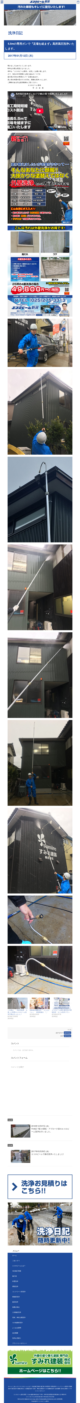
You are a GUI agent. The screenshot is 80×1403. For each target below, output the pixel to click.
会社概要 (14, 1333)
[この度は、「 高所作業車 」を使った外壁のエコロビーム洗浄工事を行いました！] (18, 1003)
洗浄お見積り (16, 1338)
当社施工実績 (16, 1271)
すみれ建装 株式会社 (33, 1394)
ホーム (14, 1255)
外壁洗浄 (14, 1281)
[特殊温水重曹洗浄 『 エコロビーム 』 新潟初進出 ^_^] (40, 1003)
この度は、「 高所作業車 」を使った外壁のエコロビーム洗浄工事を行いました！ (17, 1012)
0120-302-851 (39, 1397)
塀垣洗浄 (14, 1286)
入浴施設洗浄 (16, 1312)
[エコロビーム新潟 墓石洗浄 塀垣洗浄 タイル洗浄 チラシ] (62, 1003)
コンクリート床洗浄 (18, 1291)
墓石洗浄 (14, 1302)
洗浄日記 (67, 1033)
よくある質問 (16, 1328)
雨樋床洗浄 (15, 1297)
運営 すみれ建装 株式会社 (40, 3)
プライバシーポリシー (19, 1343)
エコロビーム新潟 (19, 1394)
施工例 (14, 1276)
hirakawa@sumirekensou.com (47, 1399)
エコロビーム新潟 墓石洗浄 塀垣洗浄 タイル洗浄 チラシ (62, 1011)
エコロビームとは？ (18, 1266)
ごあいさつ (15, 1260)
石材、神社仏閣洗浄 (18, 1317)
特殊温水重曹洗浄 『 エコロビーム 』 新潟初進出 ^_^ (39, 1011)
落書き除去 (15, 1307)
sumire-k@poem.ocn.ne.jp (27, 1399)
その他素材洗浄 (16, 1322)
